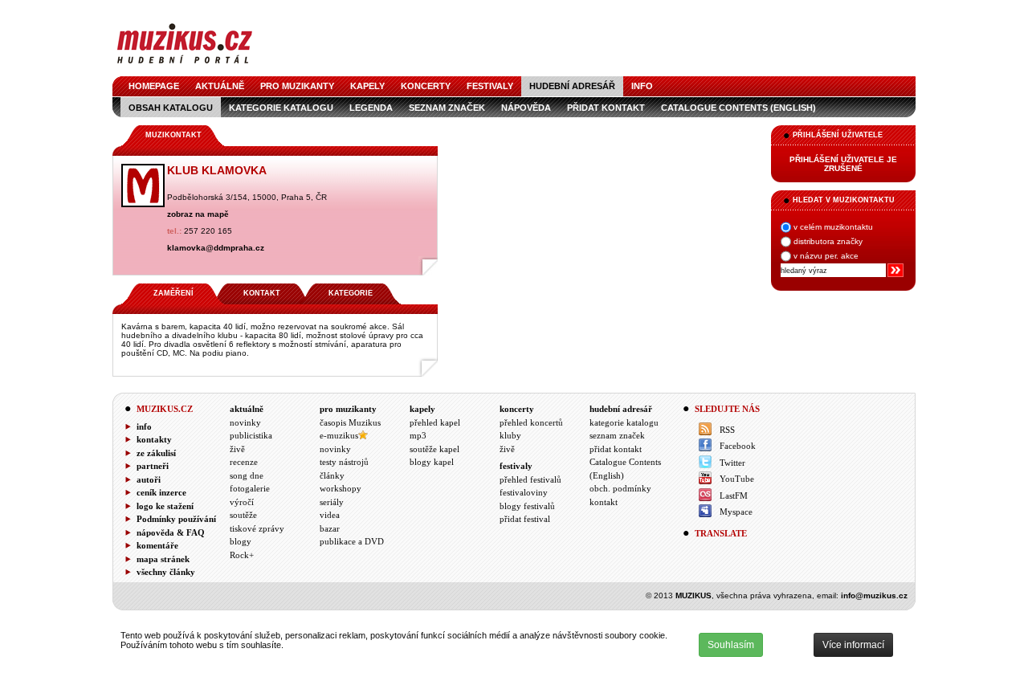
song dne (246, 475)
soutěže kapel (434, 449)
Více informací (853, 644)
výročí (242, 502)
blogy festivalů (527, 506)
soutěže (243, 515)
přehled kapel (435, 422)
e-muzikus (339, 435)
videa (330, 515)
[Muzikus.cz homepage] (184, 65)
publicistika (251, 435)
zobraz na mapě (198, 214)
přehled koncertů (531, 422)
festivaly (490, 86)
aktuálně (219, 86)
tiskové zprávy (257, 528)
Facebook (738, 446)
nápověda (526, 107)
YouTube (737, 478)
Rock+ (242, 555)
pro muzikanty (297, 86)
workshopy (340, 488)
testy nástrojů (344, 462)
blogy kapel (432, 462)
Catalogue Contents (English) (738, 107)
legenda (371, 107)
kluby (510, 435)
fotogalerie (250, 488)
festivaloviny (524, 492)
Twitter (732, 462)
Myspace (736, 511)
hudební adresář (572, 86)
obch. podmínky (620, 488)
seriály (332, 502)
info (642, 86)
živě (237, 449)
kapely (367, 86)
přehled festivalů (530, 479)
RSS (727, 429)
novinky (245, 422)
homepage (153, 86)
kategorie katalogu (281, 107)
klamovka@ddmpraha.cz (215, 247)
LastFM (734, 495)
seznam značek (447, 107)
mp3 (418, 435)
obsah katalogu (170, 107)
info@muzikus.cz (874, 595)
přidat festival (525, 519)
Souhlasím (731, 644)
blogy (240, 541)
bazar (330, 528)
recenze (244, 462)
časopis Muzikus (350, 422)
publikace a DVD (352, 541)
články (332, 475)
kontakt (603, 502)
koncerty (426, 86)
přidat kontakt (606, 107)
